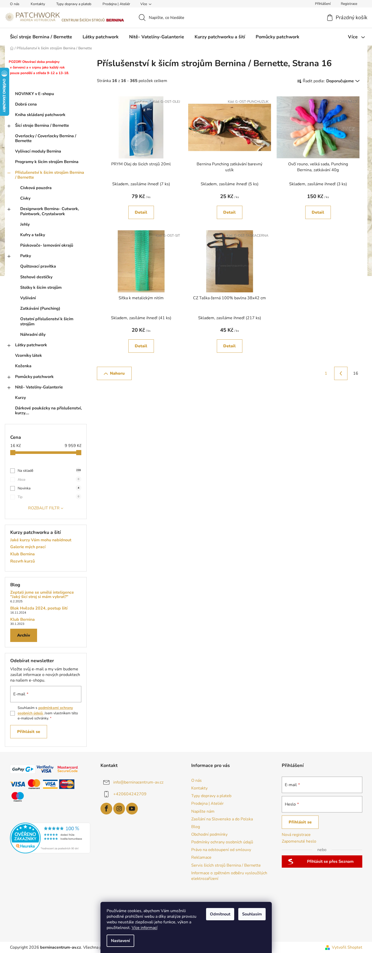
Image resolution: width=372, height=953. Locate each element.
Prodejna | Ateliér (116, 4)
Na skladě (49, 470)
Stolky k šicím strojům (41, 287)
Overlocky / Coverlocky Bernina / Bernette (45, 138)
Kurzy (20, 397)
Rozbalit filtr (44, 508)
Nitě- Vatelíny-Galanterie (39, 387)
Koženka (23, 366)
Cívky (25, 198)
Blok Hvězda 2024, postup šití (38, 608)
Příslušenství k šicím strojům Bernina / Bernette (49, 175)
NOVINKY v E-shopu (34, 94)
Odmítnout (220, 914)
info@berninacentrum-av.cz (138, 782)
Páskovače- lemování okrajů (46, 245)
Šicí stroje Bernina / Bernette (42, 125)
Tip (48, 497)
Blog (195, 827)
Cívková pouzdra (36, 188)
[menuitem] (41, 36)
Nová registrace (296, 834)
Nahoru (117, 373)
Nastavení (120, 941)
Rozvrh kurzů (22, 561)
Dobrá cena (26, 104)
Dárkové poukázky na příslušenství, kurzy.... (48, 410)
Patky (25, 256)
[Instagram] (119, 808)
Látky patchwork (31, 345)
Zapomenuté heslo (299, 841)
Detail (141, 212)
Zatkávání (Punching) (40, 308)
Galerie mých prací (28, 547)
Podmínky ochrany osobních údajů (222, 842)
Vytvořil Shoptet (347, 947)
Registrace (349, 3)
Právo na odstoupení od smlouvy (221, 850)
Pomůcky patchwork (34, 377)
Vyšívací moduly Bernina (38, 151)
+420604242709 (129, 794)
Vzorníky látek (28, 355)
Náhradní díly (33, 334)
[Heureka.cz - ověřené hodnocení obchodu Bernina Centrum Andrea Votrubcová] (50, 838)
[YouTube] (132, 808)
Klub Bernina (22, 554)
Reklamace (201, 857)
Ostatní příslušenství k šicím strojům (46, 321)
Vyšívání (28, 298)
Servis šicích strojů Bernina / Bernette (226, 865)
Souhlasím (252, 914)
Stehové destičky (36, 277)
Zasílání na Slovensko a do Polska (222, 819)
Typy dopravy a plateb (73, 4)
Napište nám (203, 811)
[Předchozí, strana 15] (340, 373)
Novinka (48, 488)
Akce (48, 479)
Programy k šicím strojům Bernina (46, 162)
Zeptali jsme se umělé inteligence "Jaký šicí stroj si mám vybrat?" (42, 594)
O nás (14, 4)
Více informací (144, 928)
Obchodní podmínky (209, 834)
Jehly (25, 224)
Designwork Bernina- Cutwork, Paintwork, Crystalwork (49, 211)
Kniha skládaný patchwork (40, 115)
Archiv (23, 635)
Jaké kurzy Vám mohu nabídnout (40, 540)
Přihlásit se (28, 731)
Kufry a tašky (32, 235)
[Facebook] (106, 808)
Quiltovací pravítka (38, 266)
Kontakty (38, 4)
